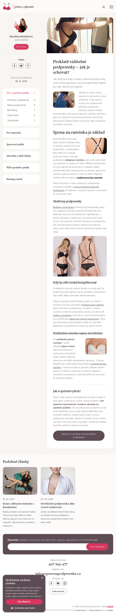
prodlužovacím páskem (92, 304)
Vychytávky (21, 120)
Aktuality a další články (19, 155)
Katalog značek (14, 179)
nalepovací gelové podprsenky (84, 319)
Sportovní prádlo (15, 144)
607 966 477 (58, 564)
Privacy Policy (80, 610)
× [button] (42, 578)
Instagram (65, 583)
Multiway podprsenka (63, 207)
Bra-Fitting (21, 110)
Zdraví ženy (21, 115)
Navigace (111, 7)
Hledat (104, 7)
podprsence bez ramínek (89, 177)
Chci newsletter (97, 546)
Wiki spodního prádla (18, 167)
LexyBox (110, 610)
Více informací (36, 596)
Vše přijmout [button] (24, 602)
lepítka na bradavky (62, 315)
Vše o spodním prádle (18, 92)
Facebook (51, 583)
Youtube (58, 583)
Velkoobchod (58, 591)
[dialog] (24, 593)
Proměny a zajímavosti (21, 100)
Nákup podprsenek (21, 105)
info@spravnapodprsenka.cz (58, 573)
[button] (24, 607)
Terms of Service (95, 610)
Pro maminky (14, 132)
